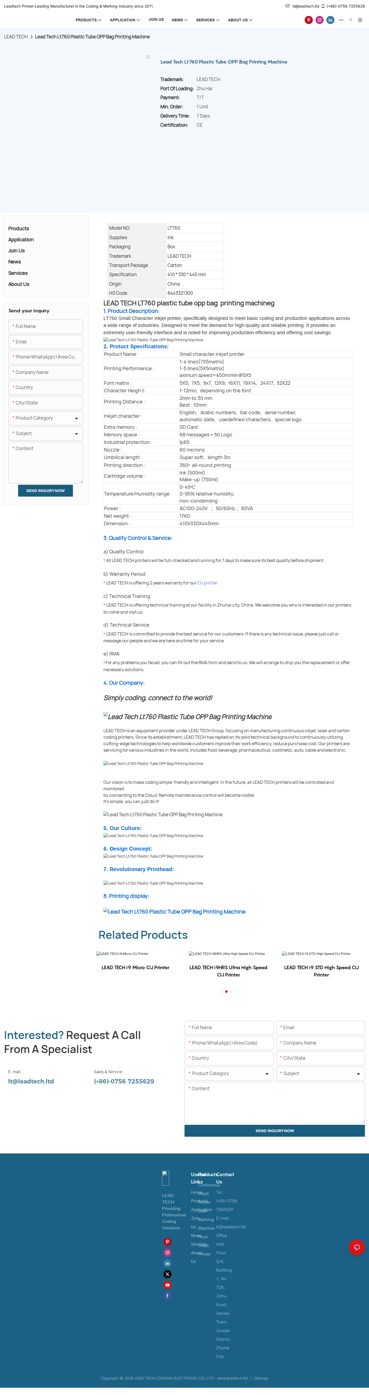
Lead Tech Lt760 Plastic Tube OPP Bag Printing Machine (92, 37)
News (196, 1235)
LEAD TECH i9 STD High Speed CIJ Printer (321, 971)
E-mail (14, 1071)
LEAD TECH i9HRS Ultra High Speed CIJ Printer (228, 971)
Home (196, 1192)
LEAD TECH (16, 37)
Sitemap (260, 1378)
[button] (222, 992)
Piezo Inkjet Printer (204, 1246)
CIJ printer (207, 583)
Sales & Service (108, 1071)
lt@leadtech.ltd (306, 6)
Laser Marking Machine (206, 1220)
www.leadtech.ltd (232, 1378)
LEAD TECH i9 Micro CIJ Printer (135, 967)
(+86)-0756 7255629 (346, 6)
